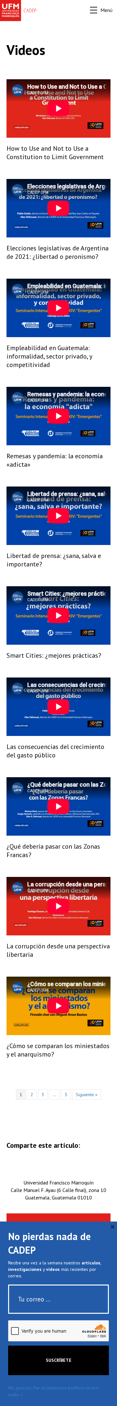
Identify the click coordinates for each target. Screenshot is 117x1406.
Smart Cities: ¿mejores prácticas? (53, 655)
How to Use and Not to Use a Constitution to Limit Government (55, 152)
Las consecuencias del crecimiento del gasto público (55, 750)
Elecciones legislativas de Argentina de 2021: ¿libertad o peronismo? (57, 252)
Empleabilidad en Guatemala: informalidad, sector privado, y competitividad (49, 356)
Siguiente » (87, 1094)
